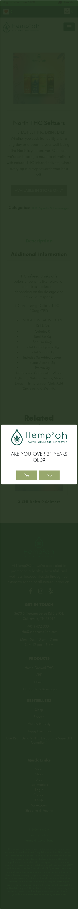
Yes (26, 475)
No (49, 475)
